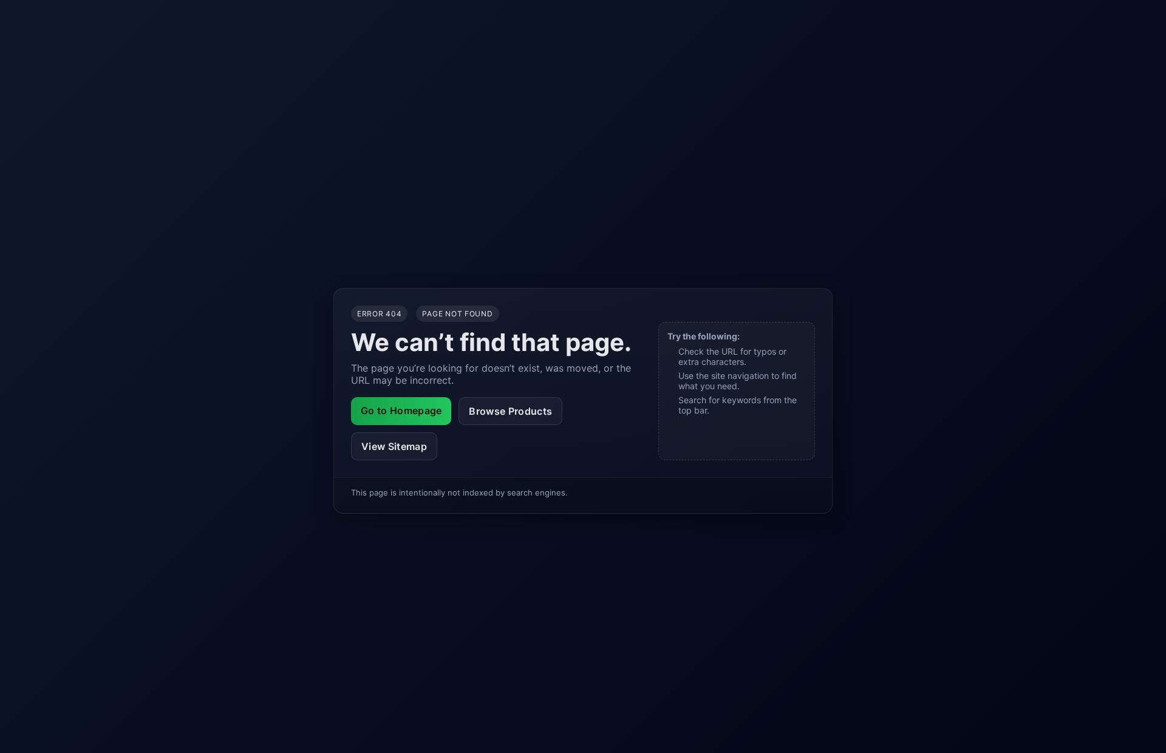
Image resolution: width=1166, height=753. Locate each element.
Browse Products (510, 411)
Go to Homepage (401, 410)
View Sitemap (394, 446)
